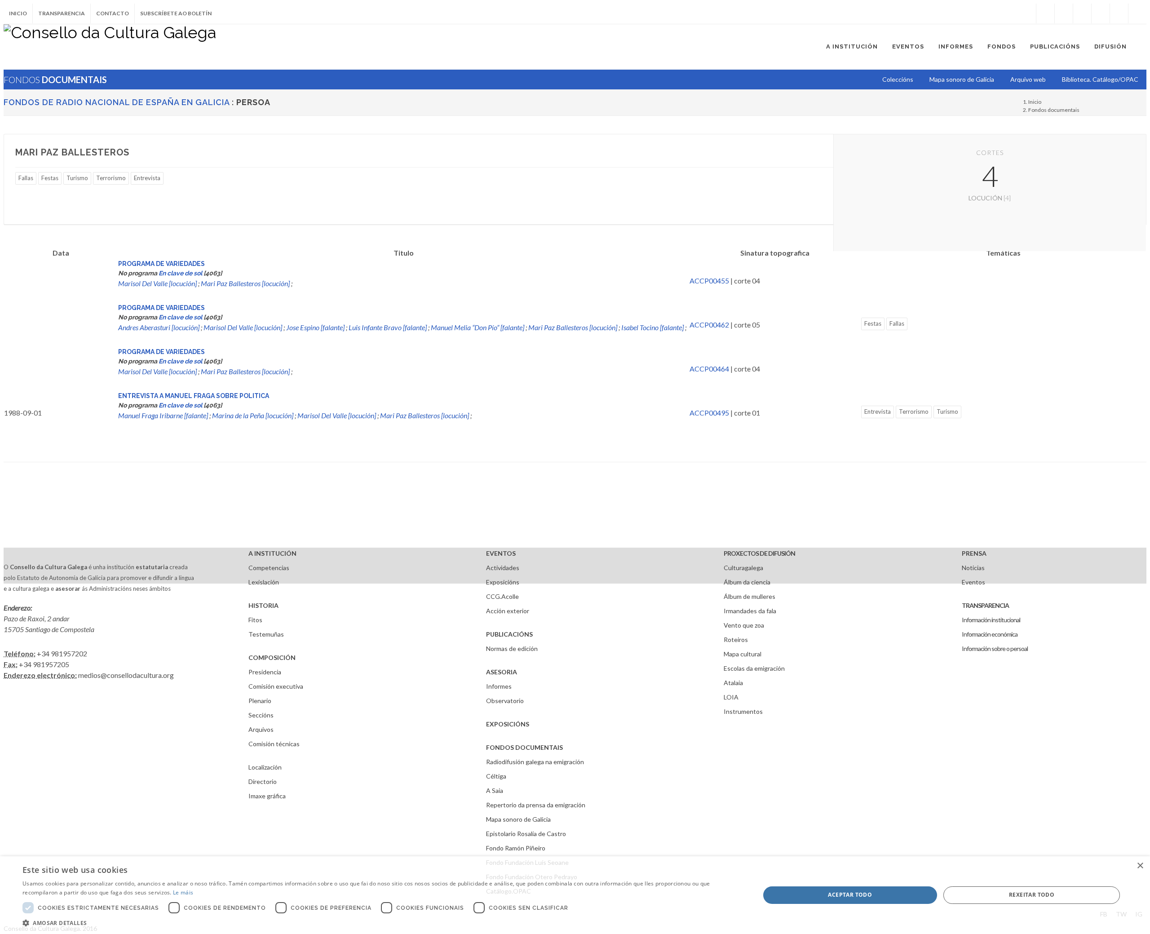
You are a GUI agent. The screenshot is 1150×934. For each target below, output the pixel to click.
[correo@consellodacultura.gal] (1137, 13)
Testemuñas (266, 634)
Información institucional (991, 620)
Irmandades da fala (750, 611)
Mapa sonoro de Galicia (518, 819)
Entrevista (147, 177)
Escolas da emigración (754, 668)
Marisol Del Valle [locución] (157, 283)
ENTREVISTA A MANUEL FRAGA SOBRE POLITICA (193, 395)
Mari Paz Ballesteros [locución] (245, 283)
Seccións (261, 715)
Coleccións (897, 79)
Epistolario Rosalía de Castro (526, 833)
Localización (265, 767)
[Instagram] (1027, 13)
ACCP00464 (709, 368)
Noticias (973, 567)
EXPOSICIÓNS (507, 724)
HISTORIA (263, 605)
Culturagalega (743, 567)
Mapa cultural (742, 654)
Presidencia (264, 672)
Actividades (502, 567)
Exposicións (502, 582)
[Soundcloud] (1082, 13)
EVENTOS (501, 553)
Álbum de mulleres (749, 596)
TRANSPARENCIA (985, 605)
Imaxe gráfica (267, 796)
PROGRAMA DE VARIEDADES (161, 263)
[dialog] (575, 895)
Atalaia (733, 682)
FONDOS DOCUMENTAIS (524, 747)
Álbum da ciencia (747, 582)
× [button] (1140, 866)
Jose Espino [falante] (315, 327)
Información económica (989, 634)
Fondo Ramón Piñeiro (515, 848)
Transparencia (61, 13)
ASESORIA (501, 672)
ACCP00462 (709, 324)
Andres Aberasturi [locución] (158, 327)
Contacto (112, 13)
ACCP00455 (709, 280)
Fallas (25, 177)
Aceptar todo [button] (850, 895)
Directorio (262, 781)
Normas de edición (512, 648)
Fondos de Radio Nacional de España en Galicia (117, 102)
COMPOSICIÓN (272, 657)
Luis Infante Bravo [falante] (388, 327)
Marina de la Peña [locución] (252, 415)
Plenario (259, 700)
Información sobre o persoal (995, 648)
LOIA (731, 697)
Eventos (973, 582)
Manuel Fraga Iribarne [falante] (163, 415)
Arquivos (261, 729)
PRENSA (974, 553)
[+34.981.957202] (1119, 13)
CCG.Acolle (502, 596)
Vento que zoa (744, 625)
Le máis (183, 892)
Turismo (77, 177)
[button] (380, 922)
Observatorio (505, 700)
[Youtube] (1101, 13)
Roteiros (736, 639)
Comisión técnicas (274, 744)
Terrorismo (111, 177)
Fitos (255, 620)
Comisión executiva (275, 686)
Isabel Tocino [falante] (652, 327)
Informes (499, 686)
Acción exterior (507, 611)
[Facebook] (1045, 13)
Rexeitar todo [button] (1031, 895)
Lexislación (263, 582)
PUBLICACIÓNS (509, 634)
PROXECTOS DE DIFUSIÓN (759, 553)
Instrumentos (743, 711)
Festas (49, 177)
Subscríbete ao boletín (176, 13)
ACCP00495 (709, 412)
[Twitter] (1064, 13)
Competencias (268, 567)
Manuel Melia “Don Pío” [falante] (477, 327)
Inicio (18, 13)
